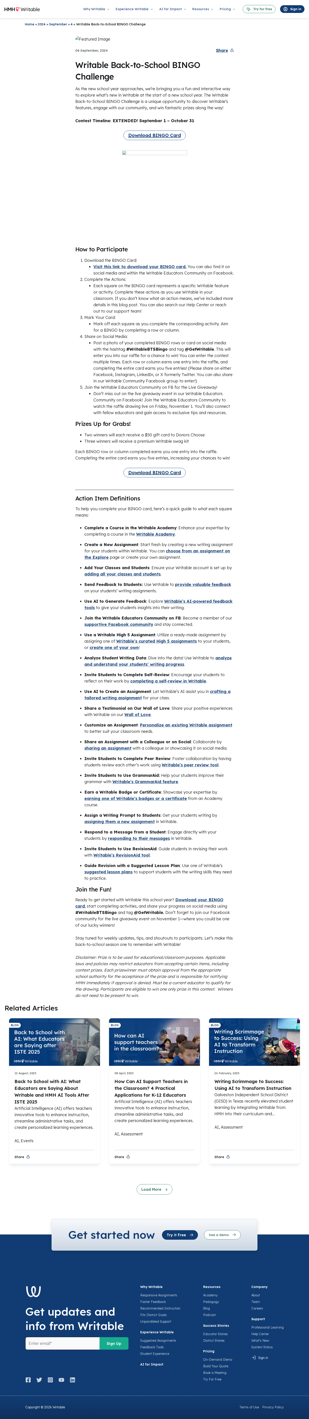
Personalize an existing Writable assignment (186, 725)
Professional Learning (267, 1327)
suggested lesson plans (108, 872)
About (255, 1295)
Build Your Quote (215, 1366)
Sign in (263, 1358)
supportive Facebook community (118, 624)
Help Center (260, 1334)
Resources (212, 1287)
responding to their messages (139, 838)
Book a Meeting (214, 1373)
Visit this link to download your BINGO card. (139, 266)
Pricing (208, 1351)
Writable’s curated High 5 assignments (156, 641)
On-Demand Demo (217, 1360)
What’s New (260, 1341)
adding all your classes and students (122, 574)
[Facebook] (29, 1379)
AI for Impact (151, 1364)
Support (258, 1319)
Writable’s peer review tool (190, 765)
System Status (262, 1347)
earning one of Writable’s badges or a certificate (135, 798)
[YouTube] (61, 1379)
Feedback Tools (152, 1347)
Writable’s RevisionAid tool (121, 855)
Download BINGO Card (154, 135)
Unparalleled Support (155, 1321)
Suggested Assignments (158, 1341)
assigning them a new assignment (119, 821)
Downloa (184, 899)
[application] (107, 9)
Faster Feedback (153, 1302)
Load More (151, 1189)
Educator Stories (215, 1334)
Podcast (209, 1315)
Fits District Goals (153, 1315)
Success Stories (216, 1326)
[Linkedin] (72, 1379)
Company (259, 1287)
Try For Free (212, 1379)
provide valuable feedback (203, 584)
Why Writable (151, 1287)
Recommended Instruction (160, 1308)
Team (255, 1302)
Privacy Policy (273, 1407)
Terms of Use (249, 1407)
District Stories (214, 1341)
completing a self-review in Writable (168, 681)
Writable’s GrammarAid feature (145, 781)
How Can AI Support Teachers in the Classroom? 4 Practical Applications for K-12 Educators (151, 1088)
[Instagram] (50, 1379)
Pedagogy (211, 1302)
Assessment (132, 1134)
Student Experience (154, 1354)
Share (222, 50)
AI (16, 1140)
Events (27, 1140)
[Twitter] (39, 1379)
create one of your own (114, 647)
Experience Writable (157, 1332)
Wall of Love (137, 714)
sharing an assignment (107, 748)
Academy (210, 1295)
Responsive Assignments (158, 1295)
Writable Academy (155, 534)
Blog (206, 1308)
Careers (257, 1308)
